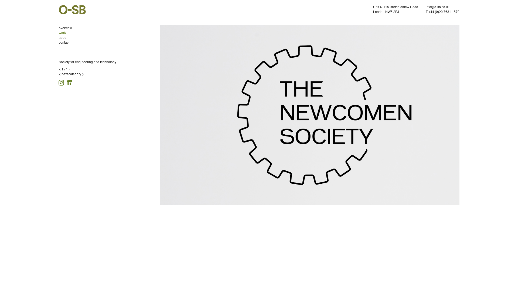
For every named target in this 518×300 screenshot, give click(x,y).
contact (64, 42)
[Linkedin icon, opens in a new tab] (69, 82)
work (62, 32)
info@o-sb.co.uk (437, 6)
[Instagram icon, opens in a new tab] (62, 82)
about (63, 37)
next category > (73, 73)
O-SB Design (72, 9)
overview (65, 27)
